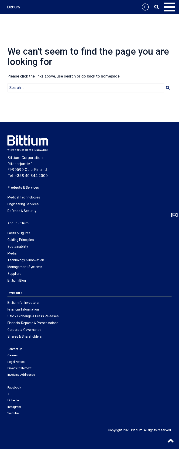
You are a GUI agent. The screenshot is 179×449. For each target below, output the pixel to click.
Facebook (14, 387)
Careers (12, 355)
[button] (168, 87)
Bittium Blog (16, 280)
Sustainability (17, 246)
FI (145, 7)
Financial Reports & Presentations (33, 323)
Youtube (13, 413)
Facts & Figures (19, 233)
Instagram (14, 407)
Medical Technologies (23, 197)
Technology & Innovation (25, 260)
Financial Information (23, 309)
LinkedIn (13, 400)
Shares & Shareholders (24, 336)
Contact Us (14, 349)
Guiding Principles (20, 240)
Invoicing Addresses (21, 374)
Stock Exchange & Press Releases (33, 316)
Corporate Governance (24, 330)
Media (12, 253)
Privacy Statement (19, 368)
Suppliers (14, 274)
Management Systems (24, 267)
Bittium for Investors (23, 302)
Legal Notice (15, 362)
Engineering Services (23, 204)
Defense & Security (21, 211)
